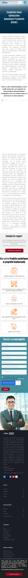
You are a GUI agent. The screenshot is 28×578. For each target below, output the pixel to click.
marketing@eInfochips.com (16, 472)
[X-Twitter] (7, 477)
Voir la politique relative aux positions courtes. (12, 569)
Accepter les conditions (14, 574)
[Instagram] (16, 477)
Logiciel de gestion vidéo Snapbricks (14, 276)
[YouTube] (13, 477)
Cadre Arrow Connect (14, 331)
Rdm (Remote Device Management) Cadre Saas (14, 317)
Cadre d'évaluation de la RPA (14, 303)
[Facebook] (10, 477)
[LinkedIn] (4, 477)
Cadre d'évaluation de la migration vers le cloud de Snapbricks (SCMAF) (14, 289)
